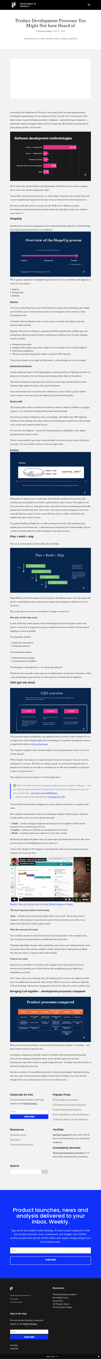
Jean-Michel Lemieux (54, 904)
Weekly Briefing (30, 1103)
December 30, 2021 (56, 796)
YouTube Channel (60, 1134)
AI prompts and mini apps (21, 1144)
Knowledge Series (18, 1134)
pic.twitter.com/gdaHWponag (44, 793)
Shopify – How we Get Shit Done (24, 904)
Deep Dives (15, 1139)
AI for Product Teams (62, 1307)
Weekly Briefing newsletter (65, 1294)
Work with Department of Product (68, 1152)
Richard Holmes (45, 31)
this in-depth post (40, 744)
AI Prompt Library (61, 1304)
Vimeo (70, 904)
